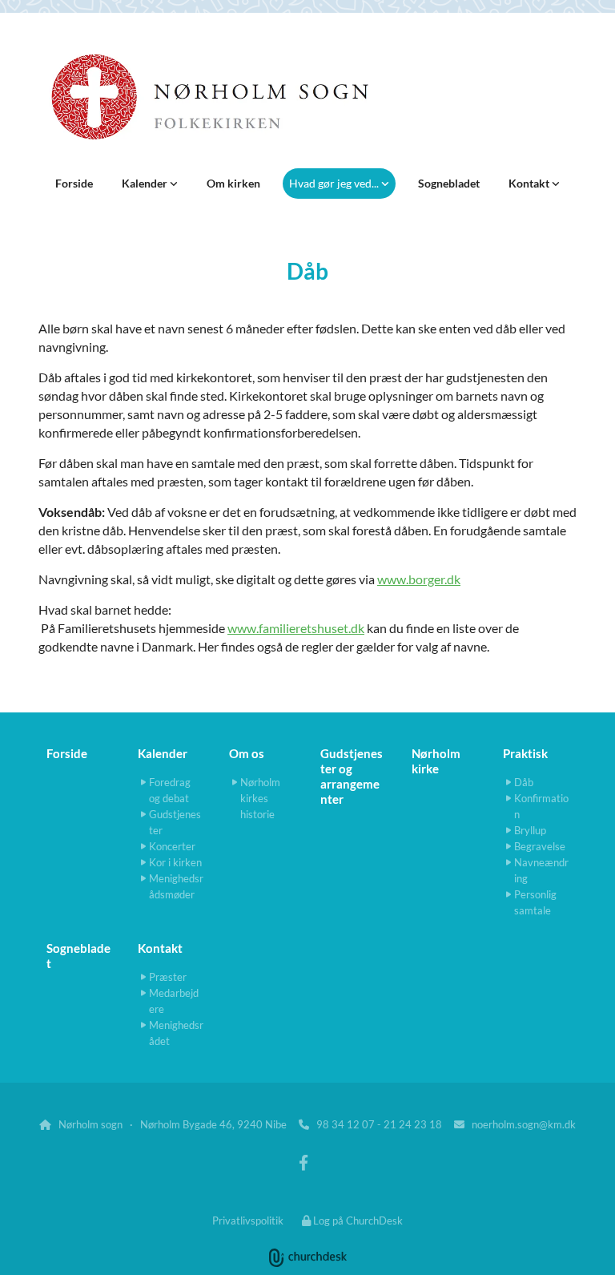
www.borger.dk (418, 579)
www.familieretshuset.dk (295, 627)
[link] (149, 183)
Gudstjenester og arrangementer (351, 776)
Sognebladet (449, 183)
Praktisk (525, 753)
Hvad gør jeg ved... (335, 183)
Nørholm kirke (436, 761)
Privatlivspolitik (247, 1220)
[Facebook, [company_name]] (303, 1162)
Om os (246, 753)
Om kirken (233, 183)
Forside (74, 183)
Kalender (146, 183)
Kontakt (530, 183)
